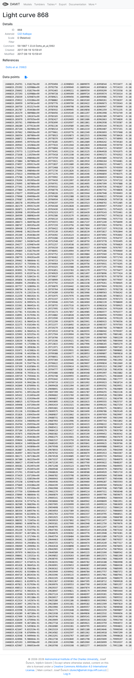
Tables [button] (51, 4)
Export (62, 4)
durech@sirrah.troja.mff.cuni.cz (88, 670)
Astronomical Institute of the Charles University (71, 659)
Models (28, 4)
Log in (67, 673)
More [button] (91, 4)
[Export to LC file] (26, 77)
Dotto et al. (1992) (16, 67)
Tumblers (39, 4)
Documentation (77, 4)
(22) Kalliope (24, 33)
